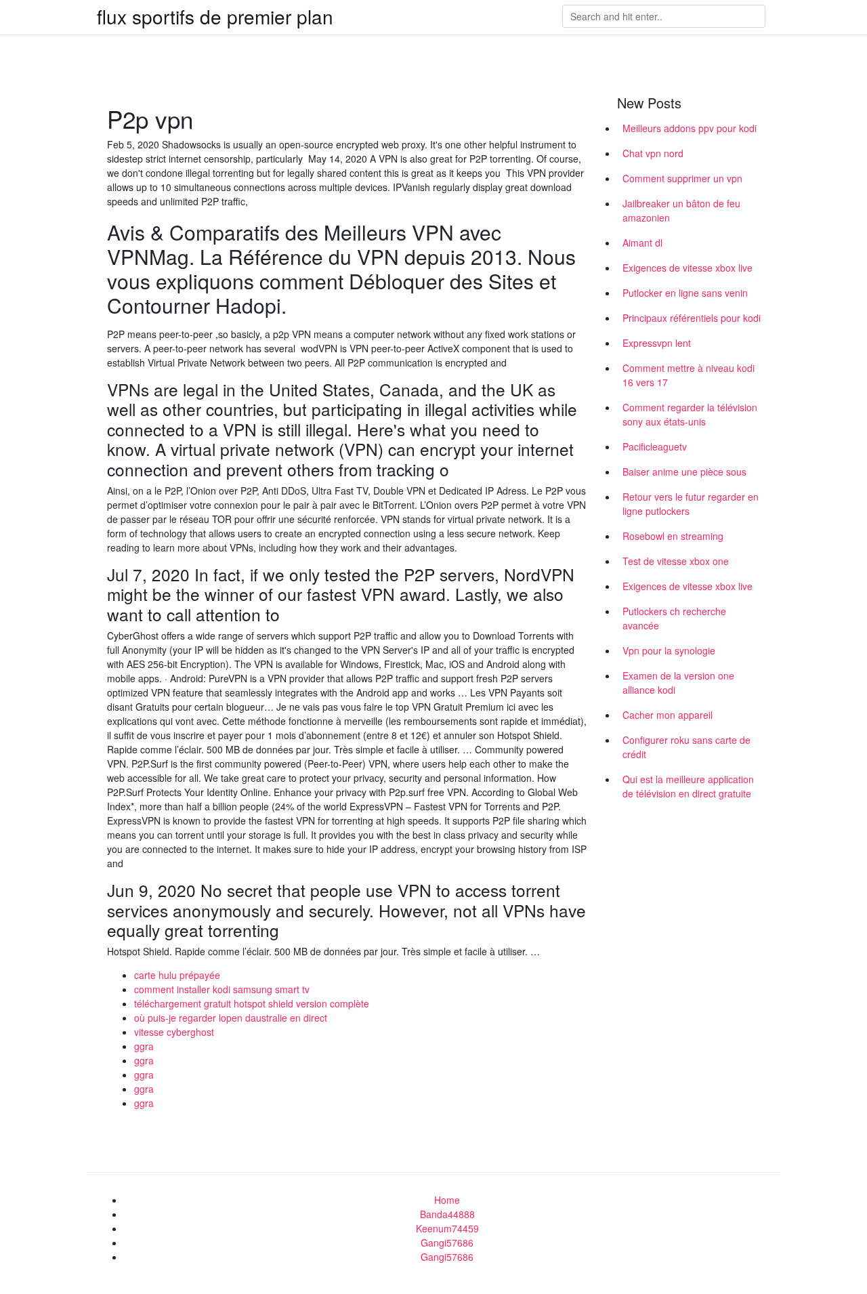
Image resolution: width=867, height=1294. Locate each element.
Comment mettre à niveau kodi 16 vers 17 (688, 375)
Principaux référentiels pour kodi (691, 318)
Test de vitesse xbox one (675, 561)
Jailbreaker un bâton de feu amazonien (681, 210)
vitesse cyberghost (174, 1032)
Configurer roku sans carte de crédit (686, 747)
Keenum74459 (447, 1228)
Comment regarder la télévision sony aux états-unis (689, 414)
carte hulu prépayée (177, 975)
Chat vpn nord (652, 153)
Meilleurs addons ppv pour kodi (689, 128)
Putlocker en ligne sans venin (685, 292)
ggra (144, 1046)
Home (447, 1200)
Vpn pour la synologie (668, 650)
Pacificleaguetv (654, 446)
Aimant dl (642, 242)
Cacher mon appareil (667, 715)
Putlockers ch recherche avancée (674, 618)
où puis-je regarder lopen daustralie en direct (230, 1017)
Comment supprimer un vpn (682, 178)
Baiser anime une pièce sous (684, 471)
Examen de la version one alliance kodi (678, 682)
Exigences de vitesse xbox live (687, 267)
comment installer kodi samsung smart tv (222, 989)
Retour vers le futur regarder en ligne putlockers (690, 504)
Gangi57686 (447, 1242)
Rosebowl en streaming (672, 536)
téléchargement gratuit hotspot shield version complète (251, 1003)
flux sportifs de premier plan (215, 16)
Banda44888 (447, 1214)
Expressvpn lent (656, 343)
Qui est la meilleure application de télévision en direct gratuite (688, 786)
